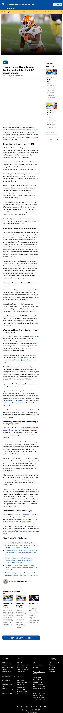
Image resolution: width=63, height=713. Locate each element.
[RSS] (31, 706)
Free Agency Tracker (23, 667)
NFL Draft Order (21, 687)
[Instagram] (22, 706)
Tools (5, 598)
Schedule (35, 667)
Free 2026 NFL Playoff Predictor (7, 605)
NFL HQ (19, 663)
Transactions (21, 671)
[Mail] (26, 706)
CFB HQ (35, 663)
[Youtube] (45, 706)
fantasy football (21, 130)
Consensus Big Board (23, 691)
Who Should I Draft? (38, 697)
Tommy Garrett (22, 581)
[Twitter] (40, 706)
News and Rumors (22, 665)
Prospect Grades (22, 694)
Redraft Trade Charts (39, 695)
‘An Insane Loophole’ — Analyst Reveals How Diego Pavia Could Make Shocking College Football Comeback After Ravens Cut (21, 560)
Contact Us (52, 667)
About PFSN (52, 665)
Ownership (52, 671)
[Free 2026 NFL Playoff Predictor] (8, 598)
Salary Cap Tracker (22, 669)
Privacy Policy (52, 669)
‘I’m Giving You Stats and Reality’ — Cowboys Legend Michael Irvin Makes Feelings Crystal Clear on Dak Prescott (21, 553)
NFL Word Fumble (7, 693)
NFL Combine (21, 685)
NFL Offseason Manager (8, 676)
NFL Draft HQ (33, 603)
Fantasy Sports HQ (38, 677)
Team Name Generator (39, 700)
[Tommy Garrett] (6, 581)
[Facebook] (17, 706)
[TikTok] (35, 706)
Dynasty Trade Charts (39, 693)
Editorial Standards (54, 663)
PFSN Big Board (21, 689)
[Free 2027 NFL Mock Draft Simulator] (21, 598)
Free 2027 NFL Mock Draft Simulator (20, 605)
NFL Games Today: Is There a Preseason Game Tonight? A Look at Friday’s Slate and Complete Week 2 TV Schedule (21, 567)
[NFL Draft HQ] (34, 598)
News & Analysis (22, 682)
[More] (57, 139)
